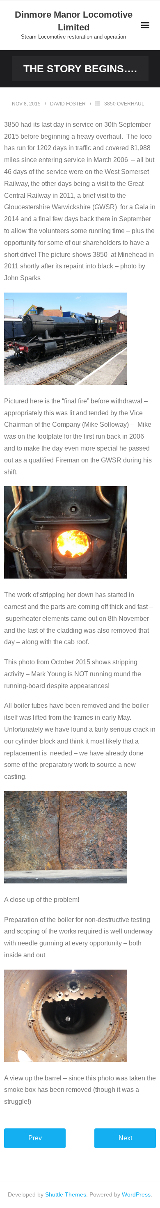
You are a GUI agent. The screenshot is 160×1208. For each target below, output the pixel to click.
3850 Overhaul (124, 104)
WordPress (136, 1194)
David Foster (68, 104)
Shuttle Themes (65, 1194)
